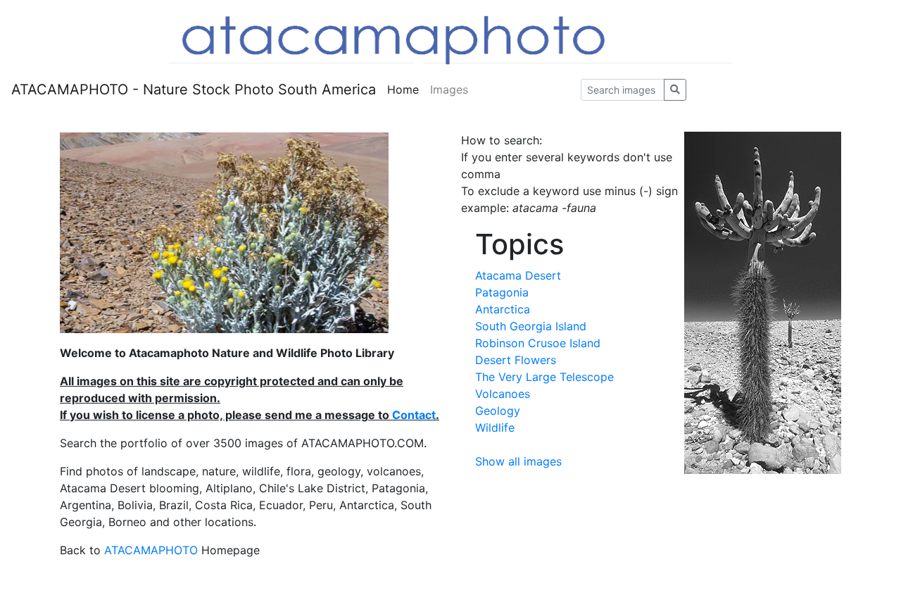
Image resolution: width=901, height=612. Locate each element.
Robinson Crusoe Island (537, 343)
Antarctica (502, 309)
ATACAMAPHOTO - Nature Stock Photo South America (193, 89)
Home (403, 89)
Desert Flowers (515, 360)
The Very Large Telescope (544, 377)
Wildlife (495, 427)
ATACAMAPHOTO (151, 550)
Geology (497, 411)
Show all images (518, 461)
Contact (414, 415)
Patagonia (502, 292)
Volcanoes (502, 394)
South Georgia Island (530, 326)
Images (449, 89)
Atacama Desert (518, 275)
